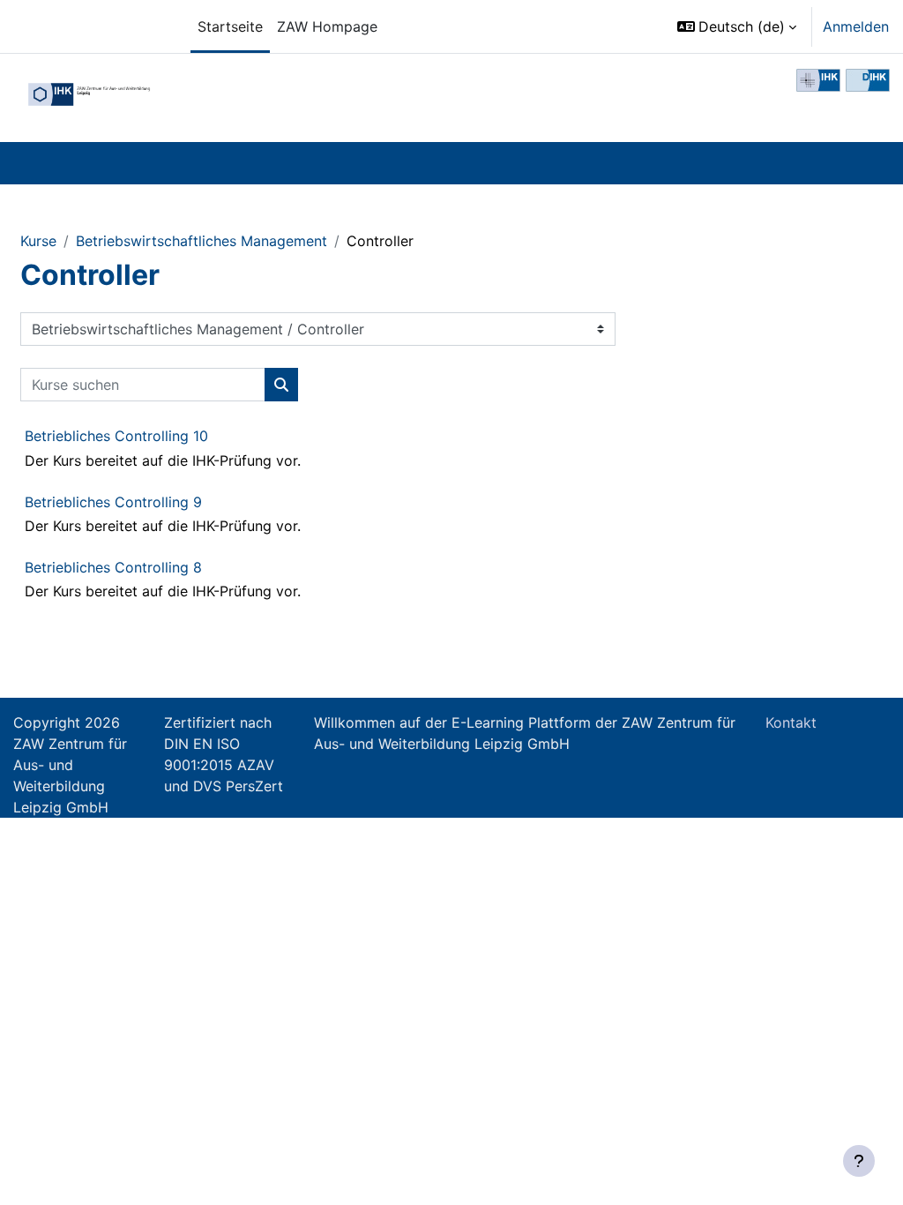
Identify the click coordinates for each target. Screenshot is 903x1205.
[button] (737, 26)
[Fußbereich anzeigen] (859, 1161)
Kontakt (795, 722)
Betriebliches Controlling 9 (113, 502)
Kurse (38, 241)
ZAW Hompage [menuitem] (327, 26)
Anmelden (856, 26)
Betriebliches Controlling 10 (116, 436)
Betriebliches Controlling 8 (113, 567)
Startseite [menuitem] (230, 26)
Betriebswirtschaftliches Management (201, 241)
